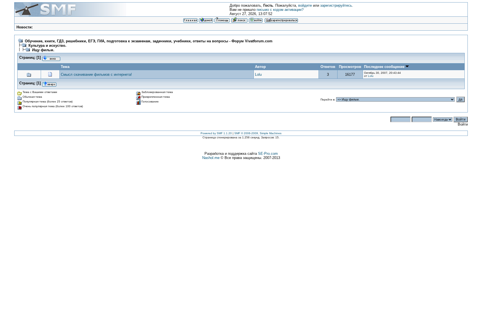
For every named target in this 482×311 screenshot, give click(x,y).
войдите (305, 5)
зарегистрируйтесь (336, 5)
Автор (260, 67)
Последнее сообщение (385, 67)
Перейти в (327, 99)
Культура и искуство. (47, 45)
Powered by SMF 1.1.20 (216, 133)
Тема (65, 67)
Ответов (327, 67)
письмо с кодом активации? (280, 10)
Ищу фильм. (43, 50)
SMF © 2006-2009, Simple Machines (257, 133)
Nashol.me (211, 158)
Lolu (258, 74)
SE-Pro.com (268, 153)
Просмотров (350, 67)
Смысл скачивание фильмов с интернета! (96, 74)
